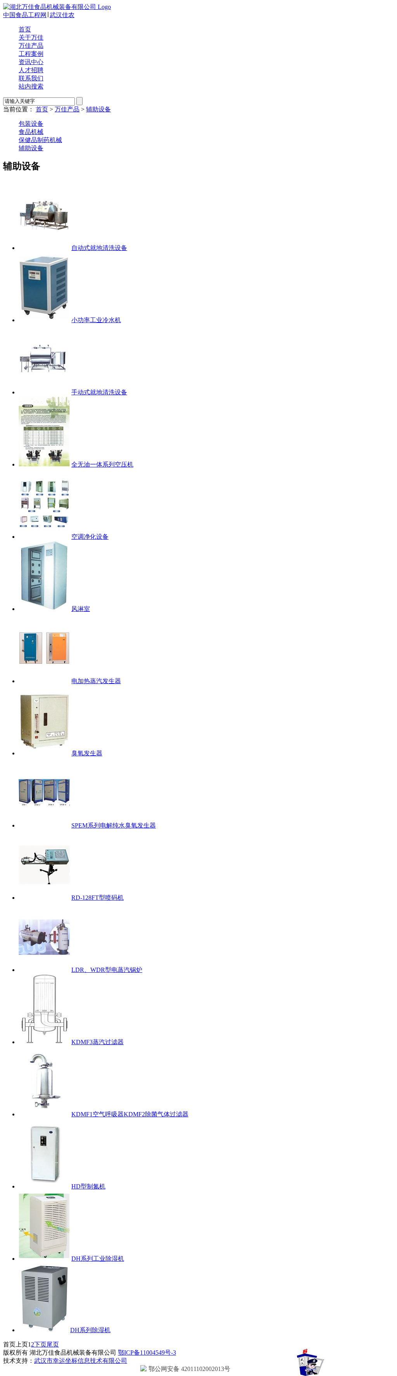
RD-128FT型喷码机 (97, 897)
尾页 (53, 1344)
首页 (25, 29)
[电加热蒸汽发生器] (44, 681)
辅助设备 (98, 109)
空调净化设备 (90, 536)
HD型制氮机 (88, 1186)
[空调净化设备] (44, 536)
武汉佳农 (62, 15)
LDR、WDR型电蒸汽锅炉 (106, 969)
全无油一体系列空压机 (102, 464)
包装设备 (31, 123)
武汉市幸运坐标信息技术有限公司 (80, 1360)
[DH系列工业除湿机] (44, 1258)
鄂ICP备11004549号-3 (147, 1352)
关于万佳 (31, 37)
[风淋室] (44, 609)
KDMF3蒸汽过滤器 (97, 1042)
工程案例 (31, 53)
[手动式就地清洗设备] (44, 392)
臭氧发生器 (86, 753)
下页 (40, 1344)
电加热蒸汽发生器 (96, 681)
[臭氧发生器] (44, 753)
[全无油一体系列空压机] (44, 464)
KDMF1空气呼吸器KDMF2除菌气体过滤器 (129, 1114)
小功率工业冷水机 (96, 320)
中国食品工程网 (25, 15)
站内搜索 (31, 86)
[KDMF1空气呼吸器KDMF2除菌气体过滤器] (44, 1114)
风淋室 (80, 609)
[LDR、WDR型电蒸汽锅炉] (44, 969)
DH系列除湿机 (90, 1330)
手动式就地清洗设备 (99, 392)
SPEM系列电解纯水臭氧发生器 (113, 825)
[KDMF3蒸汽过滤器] (44, 1042)
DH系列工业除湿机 (97, 1258)
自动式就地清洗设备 (99, 248)
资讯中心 (31, 62)
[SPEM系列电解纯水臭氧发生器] (44, 825)
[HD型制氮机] (44, 1186)
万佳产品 (31, 45)
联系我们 (31, 78)
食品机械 (31, 131)
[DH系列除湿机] (44, 1330)
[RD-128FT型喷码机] (44, 897)
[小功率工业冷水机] (44, 320)
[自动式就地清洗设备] (44, 248)
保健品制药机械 (40, 140)
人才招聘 (31, 70)
